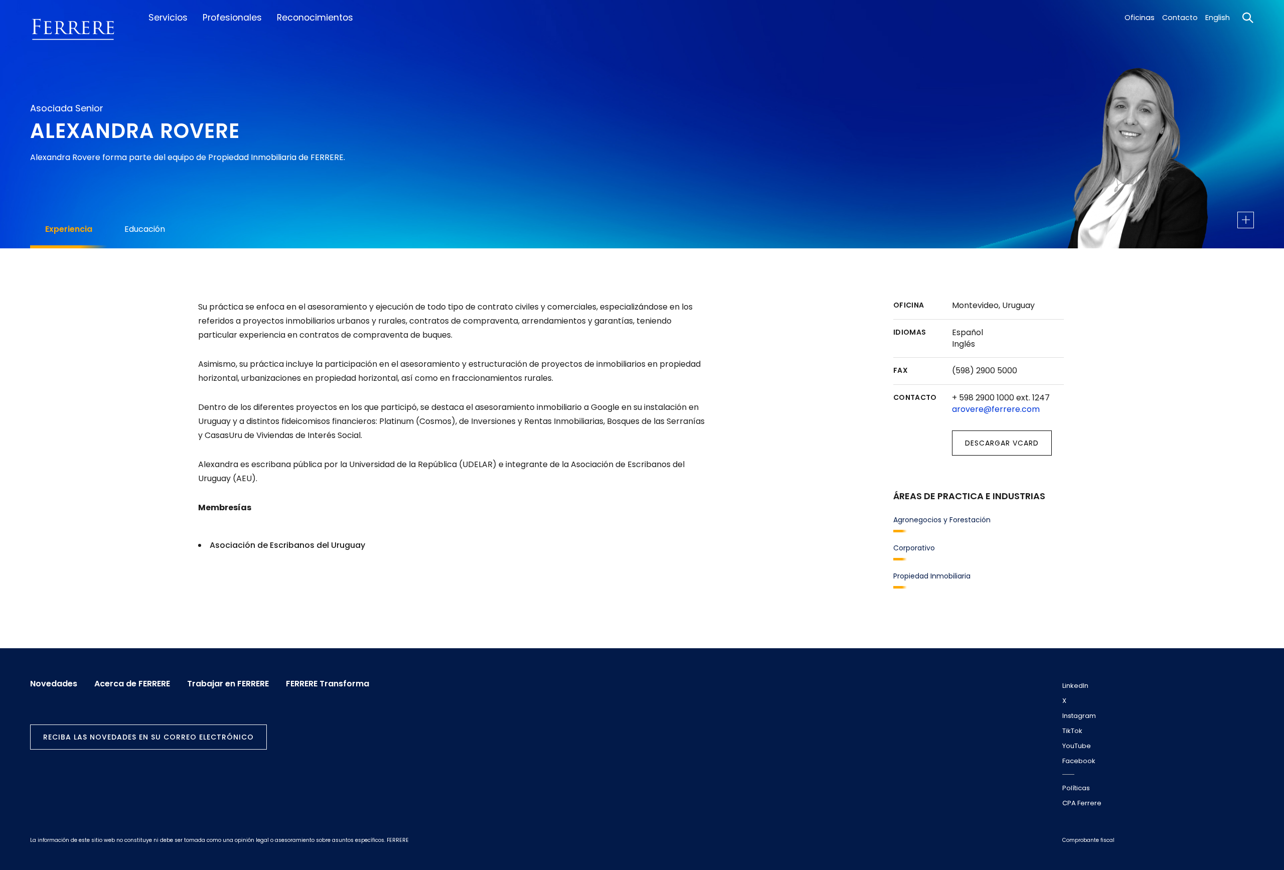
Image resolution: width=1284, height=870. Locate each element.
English (1217, 18)
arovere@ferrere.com (996, 409)
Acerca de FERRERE (132, 683)
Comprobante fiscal (1088, 840)
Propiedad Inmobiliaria (932, 576)
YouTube (1076, 746)
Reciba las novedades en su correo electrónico (148, 737)
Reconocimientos (315, 17)
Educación (144, 229)
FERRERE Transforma (327, 683)
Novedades (53, 683)
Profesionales (232, 17)
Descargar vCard (1002, 443)
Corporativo (914, 548)
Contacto (1180, 18)
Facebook (1078, 761)
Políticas (1076, 788)
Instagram (1079, 715)
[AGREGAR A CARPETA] (1245, 220)
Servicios (168, 17)
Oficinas (1140, 18)
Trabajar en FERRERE (228, 683)
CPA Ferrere (1081, 803)
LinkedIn (1075, 685)
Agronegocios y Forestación (942, 520)
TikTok (1072, 731)
